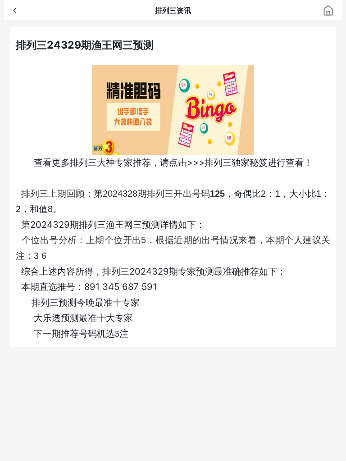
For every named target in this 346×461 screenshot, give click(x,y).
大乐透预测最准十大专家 (83, 318)
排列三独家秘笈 (236, 162)
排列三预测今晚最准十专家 (86, 302)
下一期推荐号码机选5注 (81, 334)
